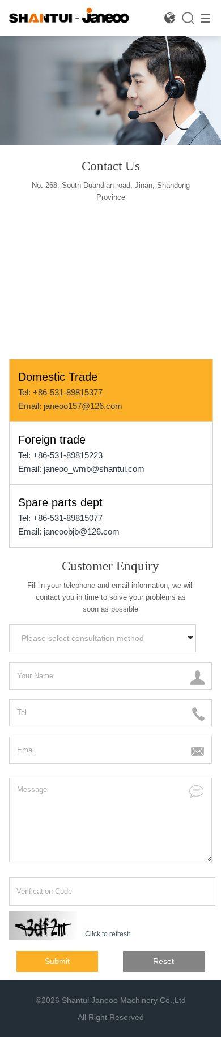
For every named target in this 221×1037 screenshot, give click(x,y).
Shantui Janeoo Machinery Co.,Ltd (124, 1000)
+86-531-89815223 (68, 455)
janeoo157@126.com (83, 406)
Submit (57, 961)
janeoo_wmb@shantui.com (94, 469)
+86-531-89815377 (68, 392)
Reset (163, 961)
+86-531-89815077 (68, 518)
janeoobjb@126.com (82, 531)
